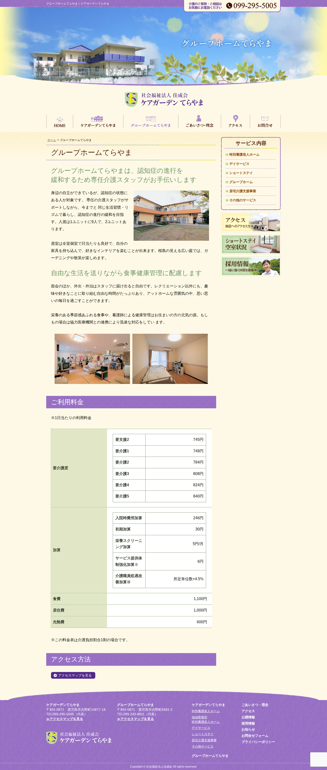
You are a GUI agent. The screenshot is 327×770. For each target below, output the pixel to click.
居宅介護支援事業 (242, 191)
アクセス (235, 121)
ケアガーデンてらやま (98, 121)
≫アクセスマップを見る (64, 719)
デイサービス (239, 164)
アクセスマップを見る (75, 675)
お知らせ (248, 729)
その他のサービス (242, 200)
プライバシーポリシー (258, 742)
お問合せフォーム (255, 735)
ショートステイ (241, 173)
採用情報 (248, 723)
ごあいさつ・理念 (199, 121)
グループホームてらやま (150, 121)
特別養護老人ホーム (244, 154)
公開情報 (248, 717)
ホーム (51, 140)
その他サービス (203, 746)
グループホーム (241, 182)
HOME (59, 121)
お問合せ (265, 121)
